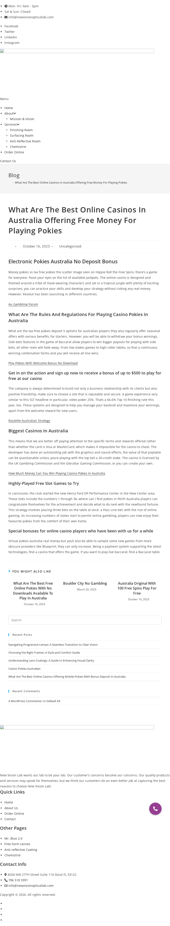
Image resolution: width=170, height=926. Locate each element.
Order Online (14, 152)
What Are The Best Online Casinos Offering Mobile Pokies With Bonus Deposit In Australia (67, 677)
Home (8, 108)
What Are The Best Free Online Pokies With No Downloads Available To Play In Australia (33, 591)
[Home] (9, 182)
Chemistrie (18, 147)
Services (10, 124)
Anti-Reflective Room (25, 141)
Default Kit (53, 701)
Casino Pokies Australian (24, 669)
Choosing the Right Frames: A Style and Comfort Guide (44, 653)
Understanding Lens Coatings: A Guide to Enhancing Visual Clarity (51, 660)
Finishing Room (21, 130)
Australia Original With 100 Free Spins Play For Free (137, 588)
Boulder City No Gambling (85, 583)
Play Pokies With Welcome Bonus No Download (43, 363)
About (8, 113)
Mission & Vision (22, 119)
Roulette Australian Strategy (29, 420)
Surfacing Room (21, 135)
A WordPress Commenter (25, 701)
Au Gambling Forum (23, 304)
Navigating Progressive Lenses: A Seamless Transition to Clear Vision (53, 645)
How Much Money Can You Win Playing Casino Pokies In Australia (56, 473)
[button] (85, 99)
